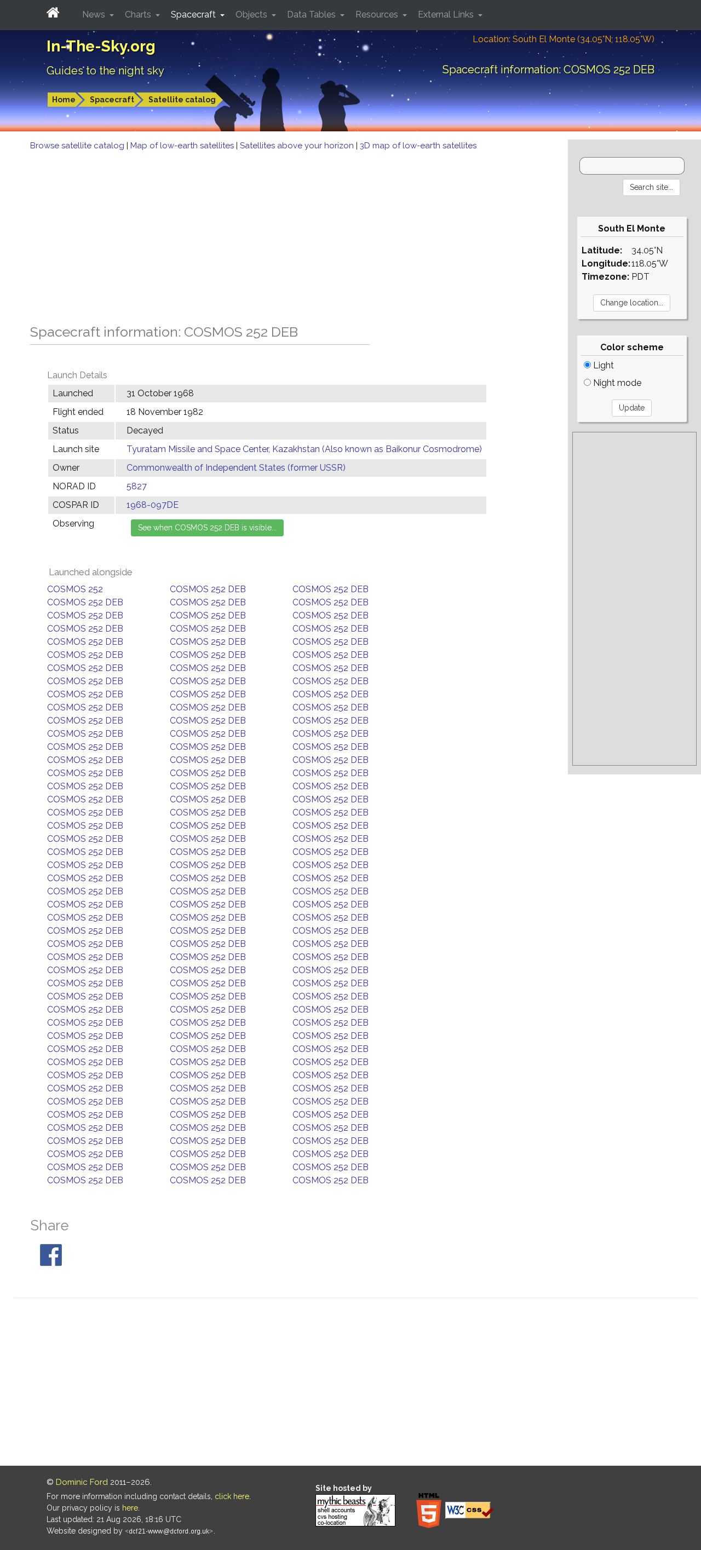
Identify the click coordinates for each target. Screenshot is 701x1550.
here (130, 1507)
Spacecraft (112, 99)
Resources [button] (377, 14)
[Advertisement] (284, 234)
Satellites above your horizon (298, 146)
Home (64, 99)
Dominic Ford (82, 1482)
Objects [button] (252, 14)
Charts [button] (139, 14)
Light (602, 365)
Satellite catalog (182, 99)
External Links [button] (447, 14)
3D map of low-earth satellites (418, 146)
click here (232, 1496)
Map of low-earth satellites (183, 146)
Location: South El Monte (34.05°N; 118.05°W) (563, 39)
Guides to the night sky (105, 70)
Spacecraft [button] (194, 14)
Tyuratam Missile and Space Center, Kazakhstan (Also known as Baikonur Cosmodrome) (304, 449)
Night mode (616, 383)
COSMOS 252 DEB (208, 589)
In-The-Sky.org (101, 46)
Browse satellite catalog (78, 146)
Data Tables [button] (312, 14)
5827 (137, 486)
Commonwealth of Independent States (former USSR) (236, 467)
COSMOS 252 (75, 589)
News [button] (94, 14)
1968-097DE (153, 505)
